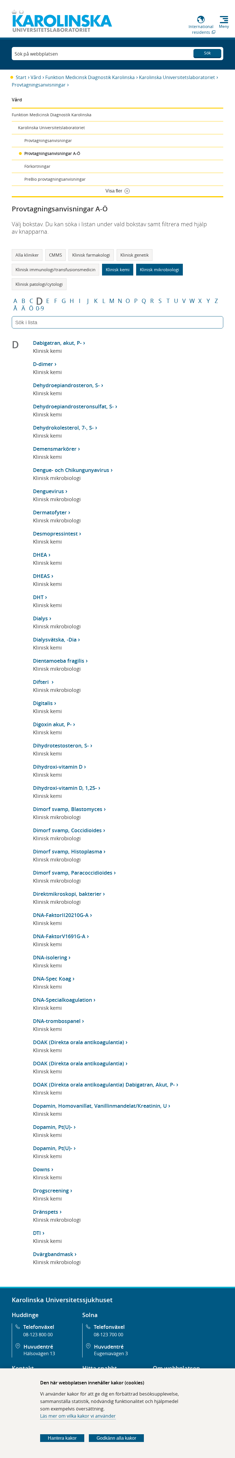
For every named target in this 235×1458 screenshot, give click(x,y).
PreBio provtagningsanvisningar (55, 179)
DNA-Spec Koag (52, 978)
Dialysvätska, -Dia (55, 639)
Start (21, 77)
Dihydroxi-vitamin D (58, 766)
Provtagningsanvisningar (39, 85)
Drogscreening (51, 1190)
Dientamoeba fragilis (58, 660)
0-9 (40, 308)
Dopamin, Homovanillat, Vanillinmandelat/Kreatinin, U (100, 1105)
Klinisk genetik (134, 255)
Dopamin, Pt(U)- (52, 1126)
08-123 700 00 (108, 1334)
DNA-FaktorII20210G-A (61, 915)
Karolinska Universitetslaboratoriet (177, 77)
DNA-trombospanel (57, 1021)
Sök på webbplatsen (36, 54)
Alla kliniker (27, 255)
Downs (41, 1169)
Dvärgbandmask (53, 1254)
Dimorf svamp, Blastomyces (67, 809)
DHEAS (41, 575)
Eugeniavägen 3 (111, 1353)
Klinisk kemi (118, 269)
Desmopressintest (55, 533)
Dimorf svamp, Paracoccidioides (72, 872)
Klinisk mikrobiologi (159, 269)
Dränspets (45, 1211)
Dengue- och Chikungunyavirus (71, 470)
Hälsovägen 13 (39, 1353)
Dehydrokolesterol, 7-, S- (63, 427)
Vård (36, 77)
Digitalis (43, 703)
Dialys (40, 618)
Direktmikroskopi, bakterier (67, 893)
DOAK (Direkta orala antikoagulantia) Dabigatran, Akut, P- (104, 1084)
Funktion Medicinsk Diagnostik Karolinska (90, 77)
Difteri (41, 681)
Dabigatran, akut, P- (57, 342)
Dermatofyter (50, 512)
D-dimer (43, 364)
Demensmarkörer (55, 448)
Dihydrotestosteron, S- (61, 745)
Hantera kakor (62, 1438)
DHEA (40, 554)
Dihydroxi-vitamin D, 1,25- (65, 787)
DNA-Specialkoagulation (62, 999)
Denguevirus (48, 491)
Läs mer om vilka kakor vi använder (78, 1416)
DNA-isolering (50, 957)
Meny (224, 26)
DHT (38, 597)
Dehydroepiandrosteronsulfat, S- (73, 406)
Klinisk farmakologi (91, 255)
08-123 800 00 (38, 1334)
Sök (207, 53)
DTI (37, 1232)
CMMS (55, 255)
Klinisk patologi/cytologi (39, 284)
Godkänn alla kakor (116, 1438)
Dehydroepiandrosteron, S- (66, 385)
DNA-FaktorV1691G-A (59, 936)
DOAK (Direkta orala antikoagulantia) (78, 1042)
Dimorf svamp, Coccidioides (67, 830)
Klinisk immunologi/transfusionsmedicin (55, 269)
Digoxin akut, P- (52, 724)
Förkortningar (37, 166)
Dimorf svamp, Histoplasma (67, 851)
